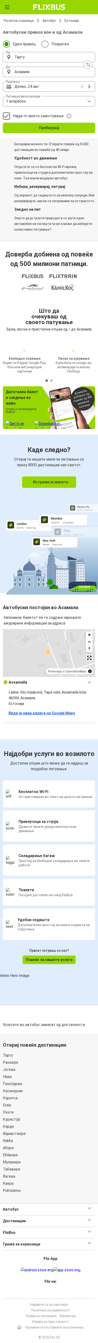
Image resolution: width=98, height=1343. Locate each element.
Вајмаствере (14, 1133)
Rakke (8, 1140)
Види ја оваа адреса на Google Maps (42, 713)
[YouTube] (49, 1293)
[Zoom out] (89, 641)
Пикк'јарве (12, 1084)
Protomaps (55, 671)
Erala (7, 1105)
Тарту (8, 1055)
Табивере (11, 1169)
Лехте (8, 1112)
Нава (7, 1076)
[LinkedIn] (51, 1293)
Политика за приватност (50, 1310)
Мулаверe (12, 1162)
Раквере (10, 1062)
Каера (8, 1183)
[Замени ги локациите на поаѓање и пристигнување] (88, 64)
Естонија (71, 21)
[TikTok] (54, 1293)
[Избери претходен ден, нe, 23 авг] (82, 86)
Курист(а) (11, 1119)
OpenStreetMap (76, 671)
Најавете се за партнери (49, 1304)
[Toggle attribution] (90, 671)
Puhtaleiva (11, 1190)
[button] (49, 57)
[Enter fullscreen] (89, 657)
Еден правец (24, 44)
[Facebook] (47, 1293)
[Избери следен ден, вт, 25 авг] (89, 86)
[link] (49, 514)
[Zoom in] (89, 634)
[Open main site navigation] (7, 7)
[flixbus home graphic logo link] (49, 7)
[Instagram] (48, 1293)
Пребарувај (49, 128)
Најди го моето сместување (38, 116)
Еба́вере (10, 1155)
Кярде (8, 1126)
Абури (8, 1148)
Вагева (9, 1176)
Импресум (67, 1316)
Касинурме (13, 1091)
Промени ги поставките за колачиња (54, 1327)
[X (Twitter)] (52, 1293)
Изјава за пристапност (50, 1322)
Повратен (60, 44)
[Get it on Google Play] (37, 1270)
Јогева (9, 1069)
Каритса (10, 1098)
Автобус (49, 21)
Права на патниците (41, 1316)
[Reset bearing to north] (89, 648)
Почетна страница (19, 21)
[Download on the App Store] (67, 1270)
